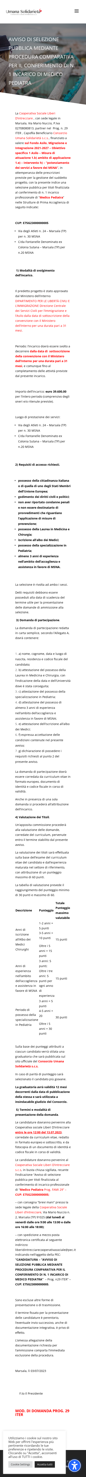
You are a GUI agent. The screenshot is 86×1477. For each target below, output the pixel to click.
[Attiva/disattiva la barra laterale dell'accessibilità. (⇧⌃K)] (74, 1465)
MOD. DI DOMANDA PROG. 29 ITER (42, 1412)
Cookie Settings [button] (20, 1464)
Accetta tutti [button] (44, 1464)
